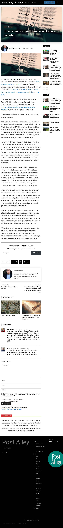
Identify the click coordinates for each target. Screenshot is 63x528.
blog (5, 27)
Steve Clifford (15, 48)
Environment (46, 68)
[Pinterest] (20, 262)
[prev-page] (44, 88)
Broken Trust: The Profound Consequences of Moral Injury (54, 60)
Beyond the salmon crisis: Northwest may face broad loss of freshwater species (55, 101)
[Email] (24, 262)
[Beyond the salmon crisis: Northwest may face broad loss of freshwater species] (46, 67)
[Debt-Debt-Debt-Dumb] (10, 307)
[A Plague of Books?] (46, 124)
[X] (16, 262)
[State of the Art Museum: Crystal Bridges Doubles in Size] (46, 129)
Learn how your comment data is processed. (11, 409)
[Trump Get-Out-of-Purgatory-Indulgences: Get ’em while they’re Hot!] (31, 307)
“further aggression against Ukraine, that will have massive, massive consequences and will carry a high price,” (20, 92)
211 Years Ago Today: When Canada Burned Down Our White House (56, 83)
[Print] (28, 262)
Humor (10, 27)
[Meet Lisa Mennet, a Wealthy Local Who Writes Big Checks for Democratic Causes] (46, 75)
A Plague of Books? (55, 122)
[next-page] (47, 88)
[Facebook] (13, 262)
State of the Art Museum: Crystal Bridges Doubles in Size (55, 130)
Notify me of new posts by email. (10, 401)
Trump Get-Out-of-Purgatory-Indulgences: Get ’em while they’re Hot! (31, 317)
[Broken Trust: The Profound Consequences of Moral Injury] (46, 59)
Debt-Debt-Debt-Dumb (8, 315)
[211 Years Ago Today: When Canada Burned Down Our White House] (46, 83)
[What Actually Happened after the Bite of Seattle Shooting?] (46, 52)
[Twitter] (6, 452)
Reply (8, 342)
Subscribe (36, 253)
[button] (58, 3)
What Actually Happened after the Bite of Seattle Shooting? (55, 53)
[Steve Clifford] (4, 48)
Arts (44, 130)
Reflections (46, 60)
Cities (45, 52)
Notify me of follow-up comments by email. (13, 399)
